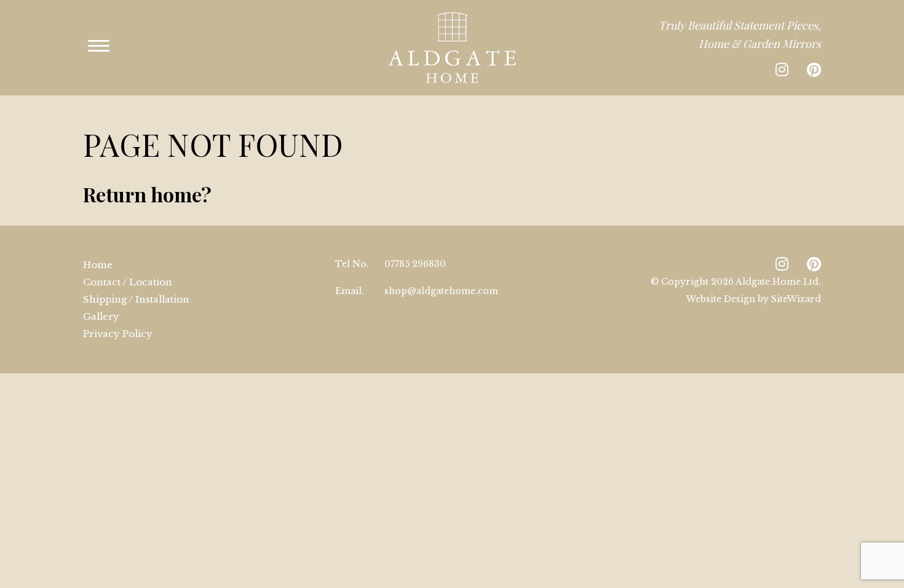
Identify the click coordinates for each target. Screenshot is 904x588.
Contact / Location (127, 282)
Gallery (101, 316)
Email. (349, 290)
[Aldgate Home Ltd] (452, 47)
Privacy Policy (118, 334)
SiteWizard (796, 298)
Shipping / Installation (136, 299)
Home (98, 265)
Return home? (147, 194)
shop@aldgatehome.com (441, 290)
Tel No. (352, 263)
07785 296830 (415, 263)
